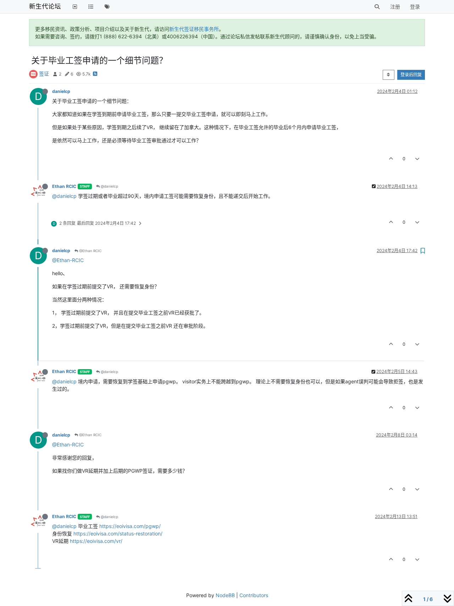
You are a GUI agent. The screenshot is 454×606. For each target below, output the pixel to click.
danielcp (61, 91)
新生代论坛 (45, 6)
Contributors (253, 595)
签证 (44, 74)
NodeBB (225, 595)
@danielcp (109, 186)
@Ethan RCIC (89, 251)
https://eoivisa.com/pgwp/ (130, 526)
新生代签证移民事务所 (194, 29)
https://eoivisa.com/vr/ (96, 541)
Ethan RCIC (64, 186)
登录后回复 (411, 74)
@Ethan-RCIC (68, 260)
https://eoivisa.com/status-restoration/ (117, 533)
